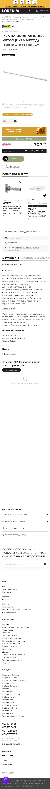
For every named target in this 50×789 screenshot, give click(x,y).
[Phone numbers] (33, 11)
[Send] (44, 564)
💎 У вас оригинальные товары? (16, 515)
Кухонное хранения (11, 643)
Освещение (7, 649)
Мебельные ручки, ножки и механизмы (17, 19)
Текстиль (6, 633)
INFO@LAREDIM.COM (12, 744)
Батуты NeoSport (9, 678)
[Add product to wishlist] (20, 181)
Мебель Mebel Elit (10, 708)
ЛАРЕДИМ (6, 17)
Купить (15, 159)
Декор (5, 652)
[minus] (4, 121)
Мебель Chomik (9, 683)
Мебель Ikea (7, 700)
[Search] (29, 11)
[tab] (25, 514)
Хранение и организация (13, 654)
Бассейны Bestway (10, 675)
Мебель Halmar (9, 697)
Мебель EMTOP (9, 689)
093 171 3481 (9, 723)
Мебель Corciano (9, 686)
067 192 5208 (9, 730)
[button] (25, 101)
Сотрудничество (9, 612)
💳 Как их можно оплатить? (14, 521)
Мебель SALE (8, 711)
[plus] (15, 121)
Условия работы (9, 589)
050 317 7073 (9, 734)
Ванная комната (9, 646)
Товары (16, 17)
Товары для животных (12, 660)
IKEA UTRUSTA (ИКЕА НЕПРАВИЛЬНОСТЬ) (12, 207)
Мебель (5, 624)
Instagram (7, 756)
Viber (5, 760)
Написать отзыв (11, 370)
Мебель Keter (8, 702)
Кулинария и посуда (11, 638)
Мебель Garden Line (11, 694)
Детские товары (9, 635)
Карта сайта (7, 607)
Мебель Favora (8, 691)
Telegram (7, 765)
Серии (5, 663)
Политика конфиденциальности (17, 609)
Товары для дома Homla (13, 716)
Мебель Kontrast (9, 705)
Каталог (6, 604)
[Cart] (37, 10)
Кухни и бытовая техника (32, 17)
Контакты (6, 592)
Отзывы (5, 599)
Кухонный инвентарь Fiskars (15, 680)
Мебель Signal (8, 713)
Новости (6, 597)
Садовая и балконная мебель (15, 627)
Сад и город (7, 630)
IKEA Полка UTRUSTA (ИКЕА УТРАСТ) (36, 213)
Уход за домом (9, 657)
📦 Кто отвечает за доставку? (14, 535)
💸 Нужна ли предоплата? (13, 528)
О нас (4, 587)
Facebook (7, 751)
